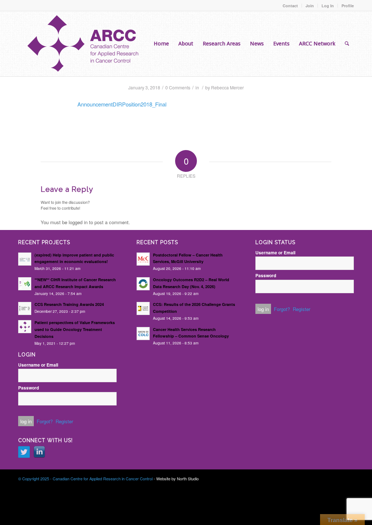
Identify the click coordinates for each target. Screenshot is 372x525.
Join (310, 5)
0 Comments (177, 87)
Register (64, 421)
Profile (347, 5)
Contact (290, 5)
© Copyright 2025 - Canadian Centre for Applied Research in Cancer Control (85, 478)
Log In (328, 5)
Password (28, 388)
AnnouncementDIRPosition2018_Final (121, 104)
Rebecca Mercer (227, 87)
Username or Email (38, 365)
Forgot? (45, 421)
